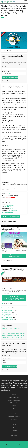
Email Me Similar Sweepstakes (10, 77)
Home (14, 394)
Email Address (5, 71)
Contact (14, 427)
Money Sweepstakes (7, 315)
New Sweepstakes (6, 308)
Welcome (14, 422)
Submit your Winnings (14, 416)
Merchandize (14, 210)
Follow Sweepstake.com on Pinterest (13, 337)
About (14, 424)
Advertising (14, 430)
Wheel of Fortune (10, 204)
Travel (9, 210)
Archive (14, 405)
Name (3, 66)
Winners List (14, 413)
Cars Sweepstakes (6, 317)
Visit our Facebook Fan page (11, 328)
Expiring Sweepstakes (7, 310)
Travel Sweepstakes (7, 319)
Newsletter (14, 419)
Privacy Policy (14, 433)
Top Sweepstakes (6, 312)
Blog (14, 408)
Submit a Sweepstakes (14, 411)
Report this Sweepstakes (7, 212)
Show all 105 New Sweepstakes (10, 216)
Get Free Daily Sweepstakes (10, 366)
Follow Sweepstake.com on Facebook (13, 333)
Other (11, 208)
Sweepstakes (8, 206)
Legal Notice (14, 435)
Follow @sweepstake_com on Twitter (13, 335)
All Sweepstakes (14, 403)
